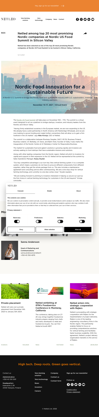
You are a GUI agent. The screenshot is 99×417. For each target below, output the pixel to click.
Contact (61, 19)
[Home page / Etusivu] (8, 19)
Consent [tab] (20, 191)
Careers (38, 391)
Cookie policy (72, 390)
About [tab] (78, 191)
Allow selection (49, 229)
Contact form (56, 381)
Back (3, 33)
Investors (38, 387)
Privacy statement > (14, 210)
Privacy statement (73, 392)
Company (49, 19)
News (55, 19)
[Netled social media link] (77, 19)
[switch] (38, 221)
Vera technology (39, 19)
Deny (21, 229)
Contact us (55, 377)
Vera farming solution (25, 19)
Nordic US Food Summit (26, 120)
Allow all (78, 229)
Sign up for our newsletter (77, 373)
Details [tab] (49, 191)
